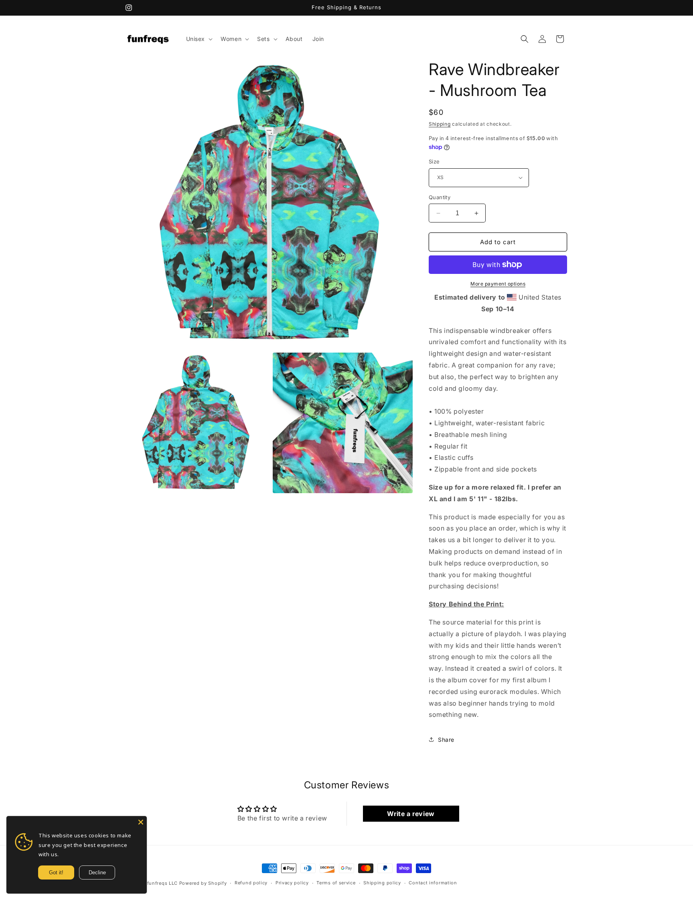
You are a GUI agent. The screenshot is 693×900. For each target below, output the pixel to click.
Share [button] (446, 739)
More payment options (497, 284)
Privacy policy (292, 883)
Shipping (440, 124)
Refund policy (251, 883)
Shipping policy (382, 883)
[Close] (141, 822)
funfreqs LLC (162, 883)
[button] (198, 39)
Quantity (439, 197)
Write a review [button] (410, 814)
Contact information (433, 883)
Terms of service (335, 883)
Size (434, 161)
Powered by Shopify (203, 883)
